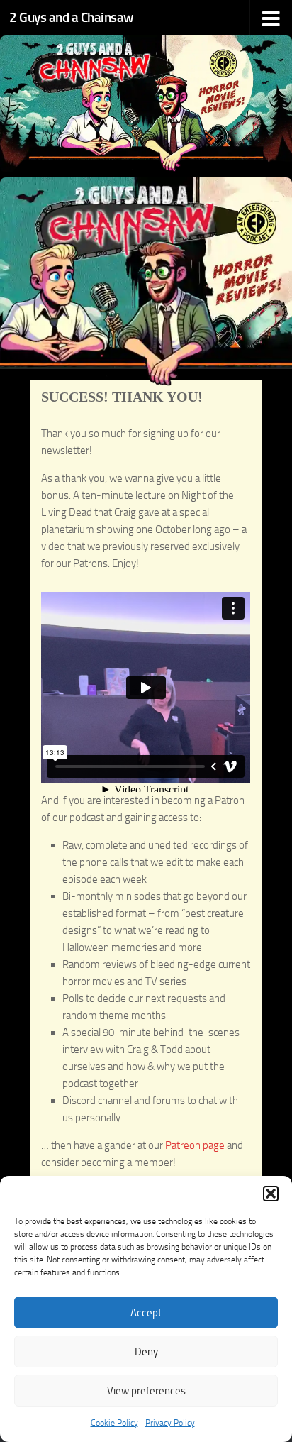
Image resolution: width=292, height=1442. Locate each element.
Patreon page (195, 1145)
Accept (146, 1312)
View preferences (146, 1391)
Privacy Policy (170, 1423)
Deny (146, 1351)
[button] (271, 1194)
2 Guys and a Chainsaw (71, 17)
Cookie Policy (114, 1423)
